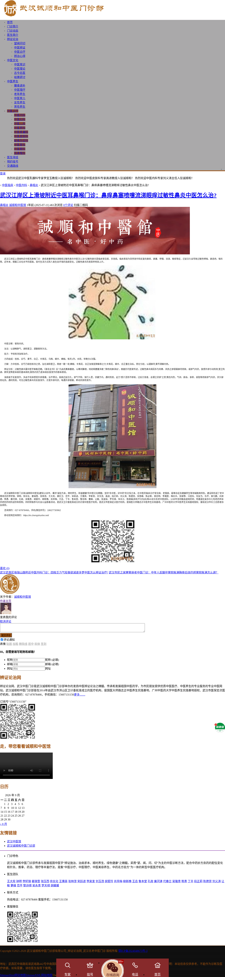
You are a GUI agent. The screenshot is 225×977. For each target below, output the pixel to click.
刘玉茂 (100, 881)
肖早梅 (118, 881)
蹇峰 (13, 885)
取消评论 (5, 621)
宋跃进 (81, 881)
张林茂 (72, 881)
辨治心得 (19, 56)
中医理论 (19, 68)
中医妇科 (19, 119)
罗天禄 (45, 885)
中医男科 (19, 127)
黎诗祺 (27, 885)
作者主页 (5, 600)
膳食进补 (19, 85)
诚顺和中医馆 (17, 205)
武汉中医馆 (14, 841)
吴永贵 (36, 885)
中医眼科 (19, 148)
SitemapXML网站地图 (39, 975)
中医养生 (12, 81)
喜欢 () (4, 568)
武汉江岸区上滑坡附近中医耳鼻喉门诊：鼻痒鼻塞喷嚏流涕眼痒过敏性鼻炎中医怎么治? (108, 195)
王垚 (135, 881)
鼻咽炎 (34, 185)
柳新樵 (127, 881)
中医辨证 (19, 47)
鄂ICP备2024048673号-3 (132, 950)
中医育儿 (19, 98)
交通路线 (12, 165)
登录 (3, 173)
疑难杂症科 (21, 140)
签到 (43, 643)
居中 (31, 643)
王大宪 (11, 881)
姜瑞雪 (36, 881)
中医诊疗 (19, 51)
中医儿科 (19, 123)
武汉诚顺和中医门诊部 (21, 845)
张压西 (45, 881)
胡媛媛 (55, 885)
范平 (19, 885)
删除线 (23, 643)
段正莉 (198, 881)
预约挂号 (12, 161)
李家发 (90, 881)
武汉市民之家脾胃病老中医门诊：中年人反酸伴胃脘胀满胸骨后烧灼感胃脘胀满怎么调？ (163, 572)
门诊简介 (12, 26)
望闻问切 (19, 43)
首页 (10, 22)
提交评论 (6, 635)
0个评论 (68, 205)
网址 (10, 668)
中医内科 (19, 115)
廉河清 (158, 881)
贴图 (9, 643)
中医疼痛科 (21, 132)
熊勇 (184, 881)
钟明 (19, 881)
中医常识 (19, 64)
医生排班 (12, 157)
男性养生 (19, 106)
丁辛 (190, 881)
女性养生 (19, 102)
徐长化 (54, 881)
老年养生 (19, 94)
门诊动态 (12, 30)
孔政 (150, 881)
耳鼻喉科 (19, 153)
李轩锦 (26, 881)
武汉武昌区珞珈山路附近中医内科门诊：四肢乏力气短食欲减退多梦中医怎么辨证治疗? (54, 572)
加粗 (15, 643)
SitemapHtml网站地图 (13, 975)
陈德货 (207, 881)
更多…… (79, 694)
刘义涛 (216, 881)
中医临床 (7, 185)
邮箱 (10, 664)
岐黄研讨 (19, 77)
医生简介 (12, 34)
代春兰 (167, 881)
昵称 (10, 659)
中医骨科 (19, 144)
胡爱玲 (109, 881)
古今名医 (19, 72)
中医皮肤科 (21, 136)
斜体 (37, 643)
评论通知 (9, 639)
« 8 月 (3, 824)
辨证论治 (12, 39)
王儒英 (63, 881)
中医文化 (12, 60)
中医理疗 (19, 89)
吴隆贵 (176, 881)
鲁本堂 (143, 881)
